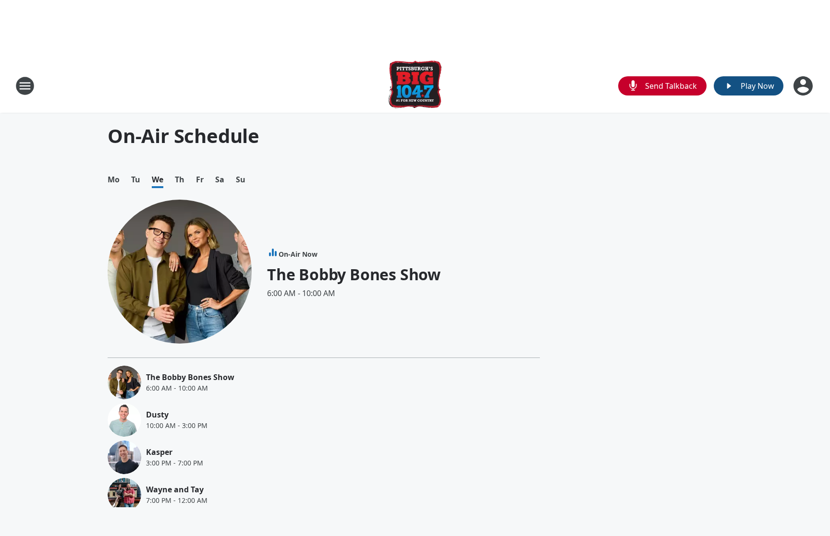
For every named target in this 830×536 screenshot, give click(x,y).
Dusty (157, 414)
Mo (114, 180)
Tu (135, 180)
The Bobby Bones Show (353, 274)
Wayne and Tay (175, 489)
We (157, 180)
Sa (219, 180)
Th (179, 180)
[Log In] (804, 85)
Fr (200, 180)
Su (240, 180)
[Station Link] (415, 85)
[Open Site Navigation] (25, 85)
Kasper (159, 452)
